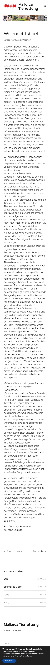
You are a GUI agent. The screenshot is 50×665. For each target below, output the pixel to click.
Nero (6, 602)
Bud (6, 578)
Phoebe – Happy (14, 551)
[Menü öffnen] (45, 6)
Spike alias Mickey (13, 586)
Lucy (6, 594)
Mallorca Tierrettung (28, 6)
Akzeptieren (9, 661)
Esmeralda (38, 551)
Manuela (17, 40)
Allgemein (27, 40)
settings (28, 656)
